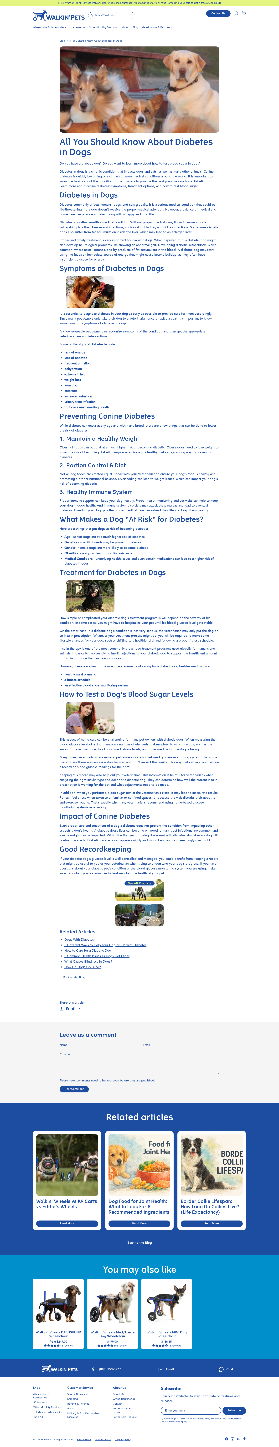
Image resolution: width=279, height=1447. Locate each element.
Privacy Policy (203, 1418)
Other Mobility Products (103, 27)
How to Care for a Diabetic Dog (87, 950)
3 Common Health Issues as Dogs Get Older (96, 956)
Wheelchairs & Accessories (48, 27)
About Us (118, 1394)
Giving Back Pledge (124, 1399)
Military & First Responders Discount (83, 1415)
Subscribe (234, 1410)
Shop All (38, 1417)
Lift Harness (40, 1402)
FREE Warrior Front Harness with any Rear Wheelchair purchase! (96, 3)
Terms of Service (103, 1439)
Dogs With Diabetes (79, 939)
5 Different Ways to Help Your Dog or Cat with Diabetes (105, 945)
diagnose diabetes (96, 314)
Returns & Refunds (78, 1404)
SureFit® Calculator (78, 1394)
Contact (117, 1404)
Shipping (72, 1399)
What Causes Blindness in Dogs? (88, 961)
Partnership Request (125, 1417)
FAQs (70, 1408)
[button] (244, 13)
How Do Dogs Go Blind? (82, 967)
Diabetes (66, 204)
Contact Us (218, 13)
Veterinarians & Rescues (156, 27)
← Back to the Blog (72, 977)
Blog (135, 27)
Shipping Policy (123, 1439)
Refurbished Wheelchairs (47, 1412)
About (125, 27)
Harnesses (77, 27)
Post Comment (74, 1089)
